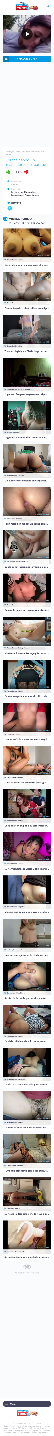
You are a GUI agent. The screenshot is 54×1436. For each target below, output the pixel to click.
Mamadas (29, 191)
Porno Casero (31, 194)
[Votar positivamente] (8, 172)
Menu (13, 1403)
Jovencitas (15, 152)
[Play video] (27, 34)
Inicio (8, 152)
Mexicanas (17, 194)
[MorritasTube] (27, 5)
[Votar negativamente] (26, 172)
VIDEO (27, 59)
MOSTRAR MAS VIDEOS (27, 1272)
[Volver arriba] (48, 1431)
